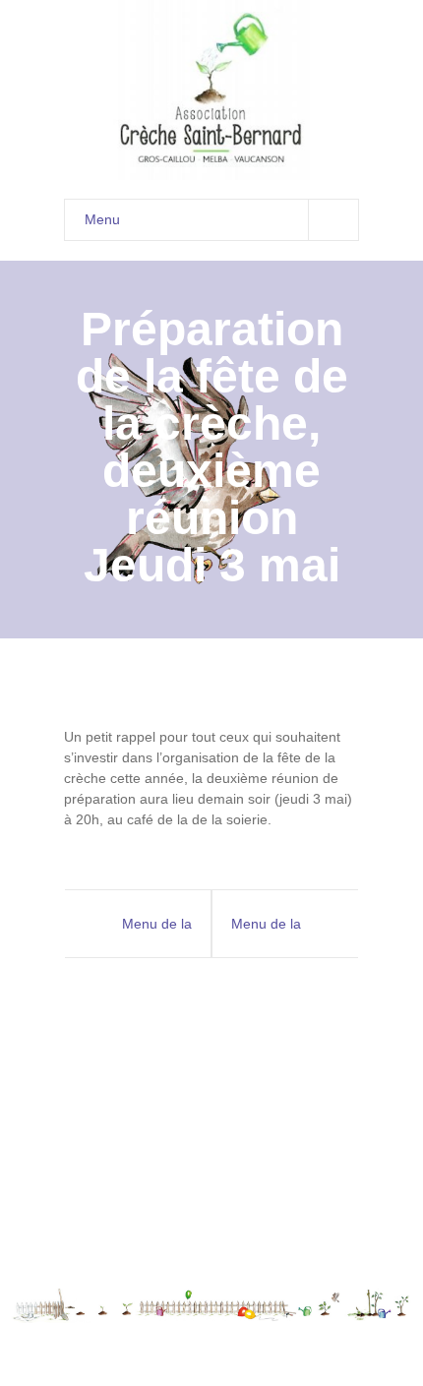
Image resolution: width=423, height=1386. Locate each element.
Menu (102, 219)
